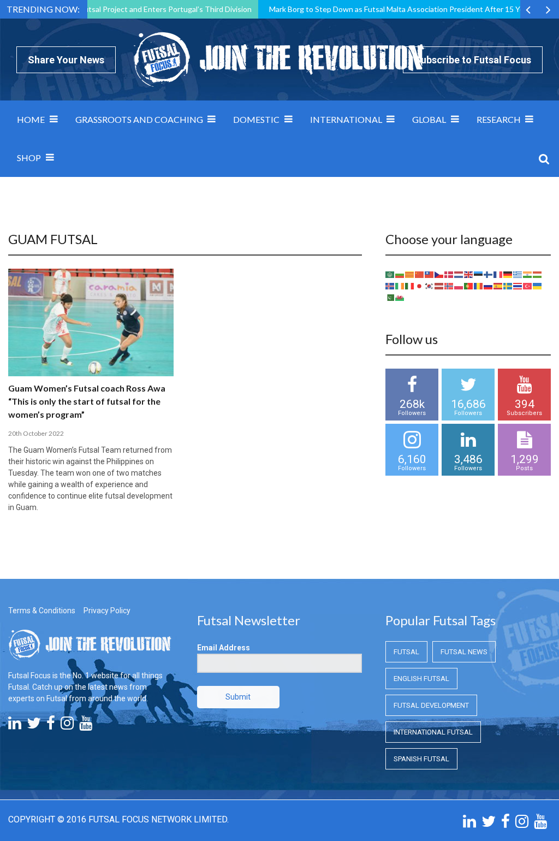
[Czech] (439, 274)
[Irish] (400, 285)
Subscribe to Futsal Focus (472, 60)
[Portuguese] (469, 285)
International (346, 119)
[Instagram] (67, 725)
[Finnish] (488, 274)
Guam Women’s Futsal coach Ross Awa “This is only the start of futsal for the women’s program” (86, 401)
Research (499, 119)
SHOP (29, 157)
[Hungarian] (538, 274)
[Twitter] (34, 725)
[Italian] (410, 285)
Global (429, 119)
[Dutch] (459, 274)
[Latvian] (439, 285)
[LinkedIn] (14, 725)
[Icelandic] (390, 285)
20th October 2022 (36, 433)
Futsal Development (431, 705)
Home (31, 119)
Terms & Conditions (41, 610)
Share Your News (66, 60)
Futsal (406, 652)
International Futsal (433, 732)
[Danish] (449, 274)
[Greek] (518, 274)
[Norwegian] (449, 285)
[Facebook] (50, 725)
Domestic (256, 119)
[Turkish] (528, 285)
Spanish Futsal (421, 759)
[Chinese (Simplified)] (420, 274)
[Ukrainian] (538, 285)
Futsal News (464, 652)
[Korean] (430, 285)
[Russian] (488, 285)
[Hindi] (528, 274)
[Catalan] (410, 274)
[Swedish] (508, 285)
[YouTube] (85, 725)
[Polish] (459, 285)
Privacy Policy (107, 610)
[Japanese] (420, 285)
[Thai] (518, 285)
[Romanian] (479, 285)
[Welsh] (400, 297)
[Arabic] (390, 274)
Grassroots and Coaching (139, 119)
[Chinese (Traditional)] (430, 274)
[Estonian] (479, 274)
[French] (498, 274)
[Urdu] (390, 297)
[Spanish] (498, 285)
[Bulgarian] (400, 274)
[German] (508, 274)
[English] (469, 274)
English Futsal (421, 678)
